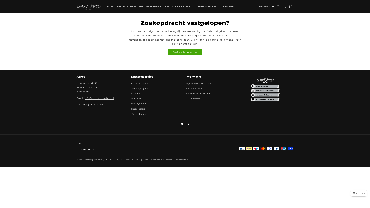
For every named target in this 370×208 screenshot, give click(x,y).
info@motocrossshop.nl (99, 98)
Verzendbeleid (138, 114)
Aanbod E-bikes (194, 88)
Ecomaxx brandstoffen (198, 93)
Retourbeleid (138, 109)
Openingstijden (139, 88)
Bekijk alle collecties (185, 52)
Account (135, 93)
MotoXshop (89, 160)
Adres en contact (140, 83)
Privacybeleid (138, 103)
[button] (126, 6)
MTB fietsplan (193, 98)
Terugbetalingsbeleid (124, 160)
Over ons (136, 98)
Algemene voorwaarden (199, 83)
